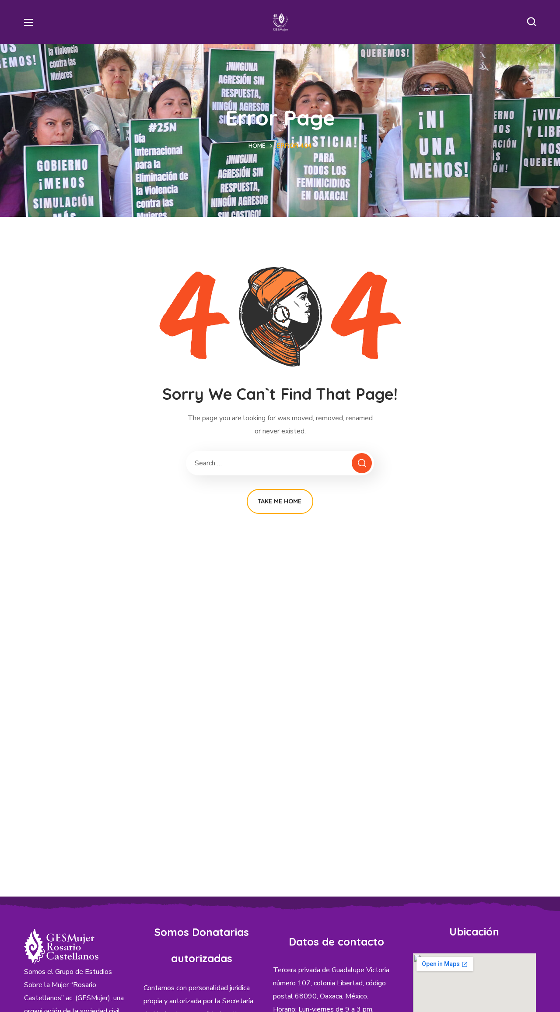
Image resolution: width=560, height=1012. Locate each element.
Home (257, 146)
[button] (531, 22)
